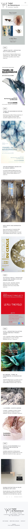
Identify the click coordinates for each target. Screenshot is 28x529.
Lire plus (5, 58)
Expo (5, 47)
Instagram (5, 521)
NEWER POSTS (18, 496)
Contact (23, 521)
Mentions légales (14, 521)
